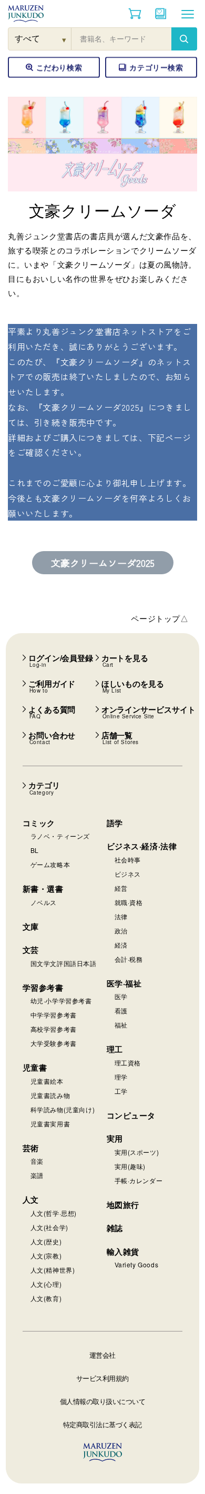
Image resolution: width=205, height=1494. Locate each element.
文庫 (31, 926)
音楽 (37, 1160)
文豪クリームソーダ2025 (103, 563)
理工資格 (128, 1062)
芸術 (31, 1148)
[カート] (135, 13)
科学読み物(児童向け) (62, 1109)
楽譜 (37, 1175)
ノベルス (43, 902)
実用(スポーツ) (137, 1151)
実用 (115, 1138)
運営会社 (102, 1355)
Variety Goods (137, 1264)
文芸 (31, 950)
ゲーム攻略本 (50, 864)
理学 (121, 1076)
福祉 (121, 1024)
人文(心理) (46, 1283)
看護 (121, 1010)
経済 (121, 944)
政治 (121, 930)
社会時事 (128, 859)
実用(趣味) (130, 1166)
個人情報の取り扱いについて (103, 1401)
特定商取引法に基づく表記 (102, 1424)
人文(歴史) (46, 1241)
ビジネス (128, 873)
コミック (39, 823)
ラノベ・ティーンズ (60, 835)
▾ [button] (64, 39)
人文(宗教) (46, 1255)
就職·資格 (129, 902)
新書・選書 (43, 889)
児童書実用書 (50, 1123)
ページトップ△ (159, 618)
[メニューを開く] (187, 13)
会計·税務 (129, 958)
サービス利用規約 (102, 1378)
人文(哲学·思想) (53, 1212)
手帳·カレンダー (139, 1180)
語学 (115, 823)
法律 (121, 916)
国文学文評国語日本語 (63, 963)
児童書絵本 (47, 1080)
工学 (121, 1090)
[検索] (184, 38)
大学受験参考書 (53, 1043)
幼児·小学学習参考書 (61, 1000)
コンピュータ (131, 1115)
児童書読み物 (50, 1095)
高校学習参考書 (53, 1028)
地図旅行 (123, 1205)
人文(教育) (46, 1298)
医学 (121, 996)
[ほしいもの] (161, 13)
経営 (121, 887)
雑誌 (115, 1228)
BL (34, 850)
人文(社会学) (49, 1227)
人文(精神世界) (52, 1269)
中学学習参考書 (53, 1014)
